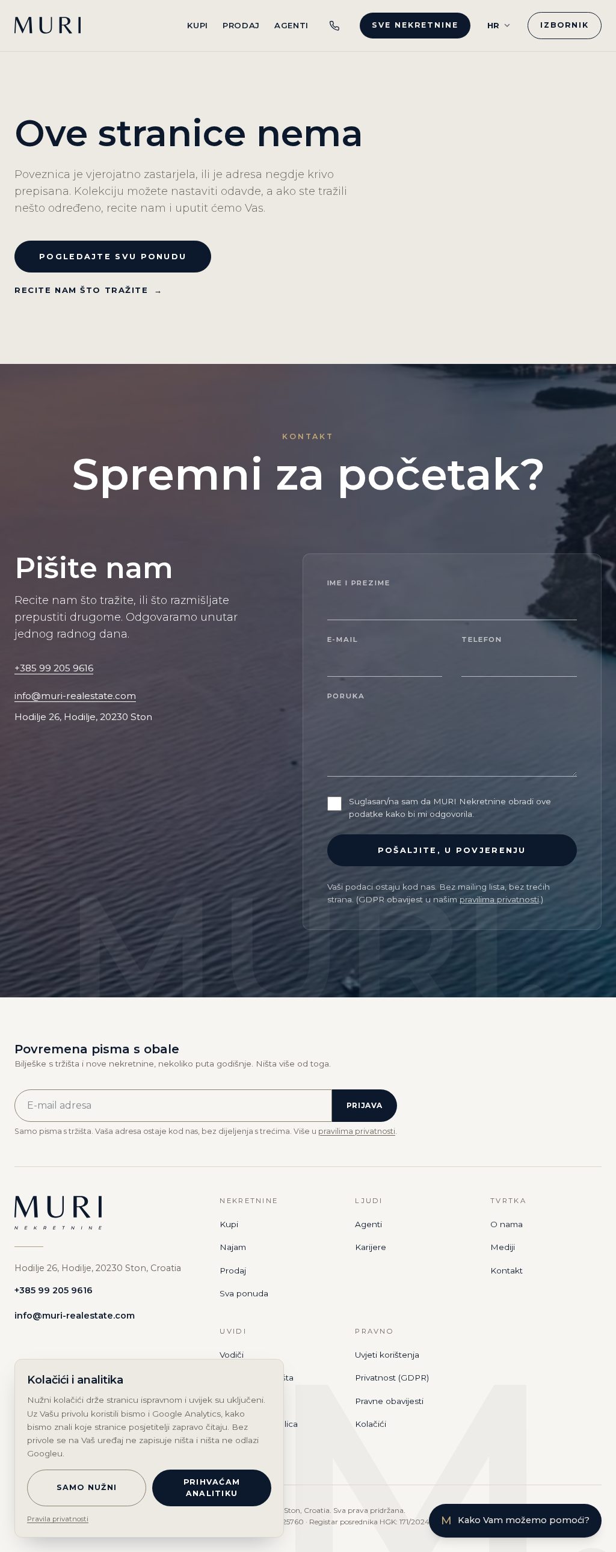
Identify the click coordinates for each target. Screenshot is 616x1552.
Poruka (346, 696)
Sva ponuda (244, 1293)
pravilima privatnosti (499, 899)
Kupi (197, 25)
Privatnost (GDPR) (392, 1377)
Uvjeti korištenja (387, 1355)
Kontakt (506, 1270)
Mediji (502, 1247)
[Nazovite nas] (334, 25)
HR (493, 25)
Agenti (291, 25)
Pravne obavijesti (389, 1401)
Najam (233, 1247)
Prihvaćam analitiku (211, 1487)
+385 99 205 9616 (53, 668)
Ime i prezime (358, 583)
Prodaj (241, 25)
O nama (506, 1224)
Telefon (481, 639)
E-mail (342, 639)
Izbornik (564, 24)
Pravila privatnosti (57, 1519)
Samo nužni (87, 1487)
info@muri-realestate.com (75, 695)
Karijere (370, 1247)
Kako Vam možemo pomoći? (515, 1520)
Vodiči (232, 1355)
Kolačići (370, 1424)
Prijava (364, 1105)
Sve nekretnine (415, 24)
